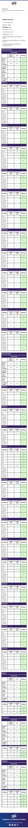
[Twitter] (15, 825)
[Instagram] (17, 825)
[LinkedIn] (12, 825)
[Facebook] (10, 825)
